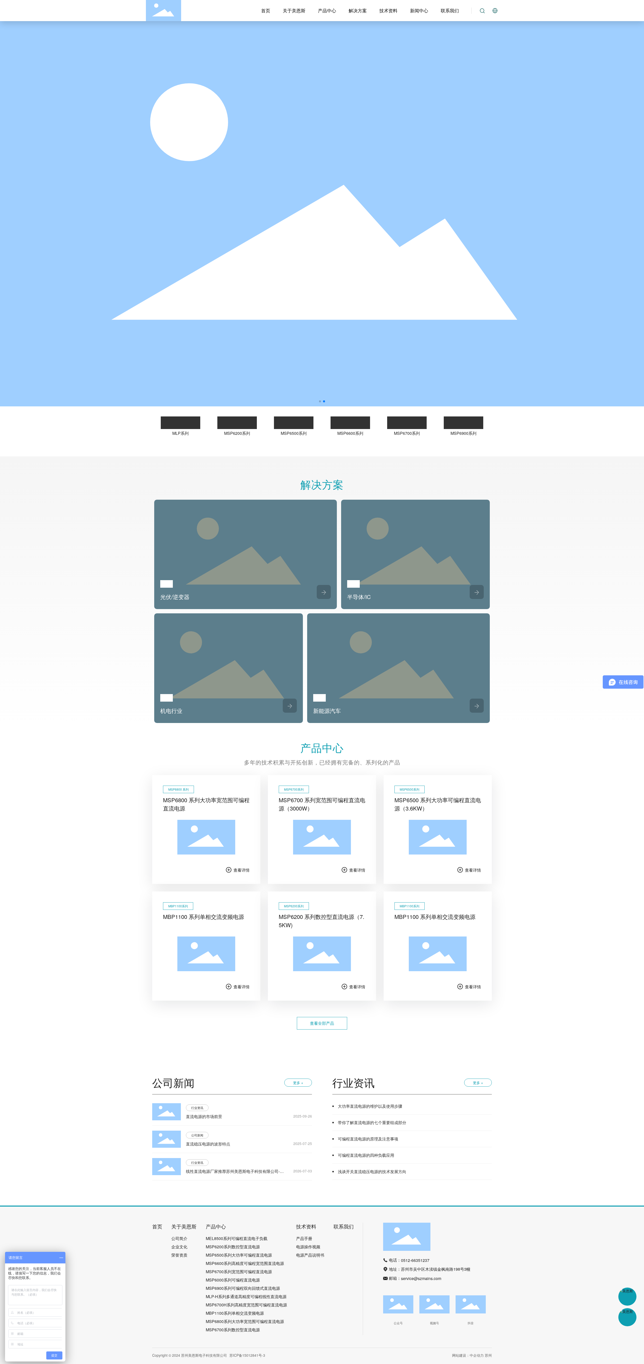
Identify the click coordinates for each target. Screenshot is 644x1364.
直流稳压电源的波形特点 (208, 1144)
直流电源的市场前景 (204, 1116)
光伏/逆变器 (174, 597)
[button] (320, 401)
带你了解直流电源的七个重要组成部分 (372, 1122)
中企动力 (477, 1355)
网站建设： (461, 1355)
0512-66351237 (415, 1260)
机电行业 (171, 710)
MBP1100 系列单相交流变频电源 (203, 916)
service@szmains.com (421, 1278)
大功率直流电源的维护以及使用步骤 (370, 1106)
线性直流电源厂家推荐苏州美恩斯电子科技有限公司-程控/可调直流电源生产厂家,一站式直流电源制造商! (235, 1174)
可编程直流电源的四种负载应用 (366, 1155)
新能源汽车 (327, 710)
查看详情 (241, 870)
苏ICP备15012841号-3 (247, 1355)
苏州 (488, 1355)
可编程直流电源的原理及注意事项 (368, 1139)
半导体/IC (359, 597)
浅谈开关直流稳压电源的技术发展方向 (372, 1171)
